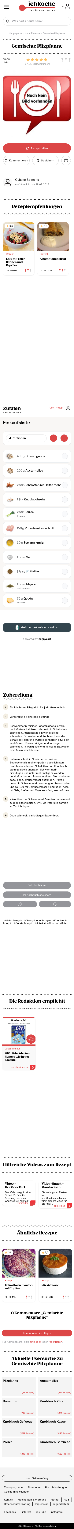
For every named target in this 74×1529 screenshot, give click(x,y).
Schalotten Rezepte (47, 923)
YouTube (40, 1511)
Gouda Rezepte (24, 923)
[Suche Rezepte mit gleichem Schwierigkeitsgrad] (66, 60)
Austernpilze (49, 1380)
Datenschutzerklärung (17, 1503)
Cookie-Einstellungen (16, 1491)
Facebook (10, 1511)
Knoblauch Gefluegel (18, 1421)
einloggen (36, 1341)
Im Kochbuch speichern (37, 894)
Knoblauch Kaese (53, 1421)
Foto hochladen (37, 885)
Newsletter (34, 1487)
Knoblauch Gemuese (55, 1442)
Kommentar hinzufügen (37, 1333)
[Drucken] (66, 160)
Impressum (41, 1503)
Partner (54, 1499)
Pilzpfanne (10, 1380)
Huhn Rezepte (14, 920)
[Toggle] (66, 6)
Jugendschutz (61, 1503)
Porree (8, 1442)
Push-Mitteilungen (56, 1487)
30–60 (6, 59)
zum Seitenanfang (37, 1478)
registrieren (55, 1341)
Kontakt (8, 1499)
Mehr (64, 923)
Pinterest (25, 1511)
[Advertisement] (37, 1116)
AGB (66, 1499)
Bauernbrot (11, 1401)
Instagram (56, 1511)
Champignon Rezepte (38, 920)
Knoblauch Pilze (51, 1401)
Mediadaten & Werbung (32, 1499)
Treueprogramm (14, 1487)
